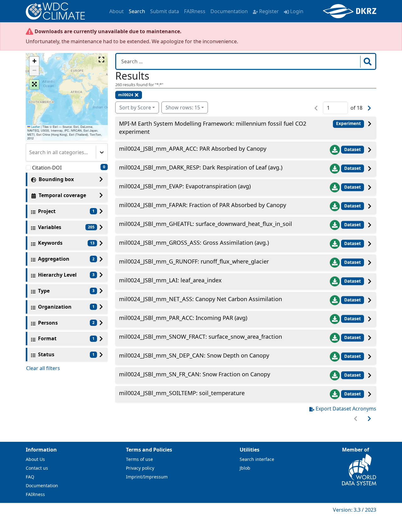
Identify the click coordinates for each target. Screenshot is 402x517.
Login (296, 11)
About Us (35, 459)
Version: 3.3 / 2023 (354, 509)
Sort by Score (135, 107)
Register (269, 11)
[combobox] (29, 152)
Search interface (257, 459)
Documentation (229, 11)
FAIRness (194, 11)
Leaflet (35, 127)
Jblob (245, 468)
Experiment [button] (348, 123)
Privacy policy (140, 468)
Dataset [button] (352, 149)
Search (137, 11)
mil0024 (125, 94)
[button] (34, 61)
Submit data (164, 11)
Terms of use (139, 459)
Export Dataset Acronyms (346, 408)
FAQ (30, 477)
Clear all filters (43, 368)
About (116, 11)
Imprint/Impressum (147, 477)
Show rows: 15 (183, 107)
